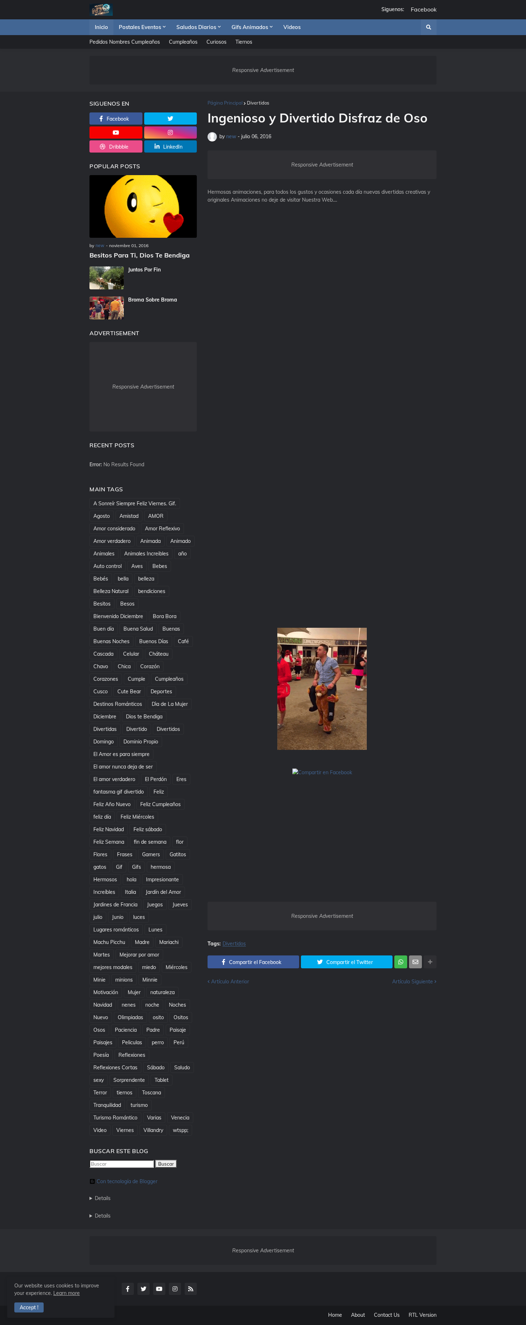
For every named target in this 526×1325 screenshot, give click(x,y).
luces (139, 917)
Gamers (151, 854)
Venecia (180, 1117)
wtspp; (180, 1130)
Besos (127, 604)
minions (124, 980)
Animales (104, 553)
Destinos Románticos (117, 704)
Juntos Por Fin (144, 269)
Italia (130, 892)
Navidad (102, 1005)
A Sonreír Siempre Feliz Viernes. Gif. (134, 503)
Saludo (182, 1067)
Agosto (101, 516)
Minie (99, 980)
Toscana (151, 1092)
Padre (153, 1030)
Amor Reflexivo (162, 528)
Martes (101, 954)
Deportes (161, 691)
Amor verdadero (112, 541)
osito (158, 1017)
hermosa (161, 867)
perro (158, 1042)
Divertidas (105, 729)
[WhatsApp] (400, 961)
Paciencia (126, 1030)
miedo (149, 967)
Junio (117, 917)
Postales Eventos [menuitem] (140, 27)
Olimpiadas (130, 1017)
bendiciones (151, 591)
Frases (124, 854)
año (182, 553)
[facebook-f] (128, 1289)
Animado (180, 541)
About (358, 1315)
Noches (177, 1005)
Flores (100, 854)
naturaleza (162, 992)
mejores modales (112, 967)
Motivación (105, 992)
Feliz (159, 792)
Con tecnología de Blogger (127, 1181)
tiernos (124, 1092)
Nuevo (100, 1017)
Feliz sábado (147, 829)
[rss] (191, 1289)
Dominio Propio (140, 741)
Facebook (424, 9)
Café (183, 641)
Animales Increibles (146, 553)
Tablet (162, 1080)
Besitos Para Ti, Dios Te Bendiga (139, 255)
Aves (137, 566)
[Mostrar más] (430, 961)
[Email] (415, 961)
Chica (124, 666)
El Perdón (156, 779)
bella (123, 578)
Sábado (156, 1067)
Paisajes (102, 1042)
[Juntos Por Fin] (106, 277)
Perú (179, 1042)
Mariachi (169, 942)
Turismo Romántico (115, 1117)
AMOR (156, 516)
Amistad (129, 516)
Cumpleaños (183, 42)
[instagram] (170, 132)
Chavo (100, 666)
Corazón (150, 666)
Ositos (181, 1017)
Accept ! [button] (29, 1307)
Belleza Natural (110, 591)
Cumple (136, 679)
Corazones (105, 679)
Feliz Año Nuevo (112, 804)
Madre (142, 942)
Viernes (125, 1130)
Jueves (180, 904)
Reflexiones (131, 1055)
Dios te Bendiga (144, 716)
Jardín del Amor (163, 892)
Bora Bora (164, 616)
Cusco (100, 691)
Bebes (159, 566)
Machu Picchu (109, 942)
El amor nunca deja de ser (123, 766)
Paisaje (178, 1030)
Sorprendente (129, 1080)
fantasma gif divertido (118, 792)
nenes (129, 1005)
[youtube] (115, 132)
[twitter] (170, 118)
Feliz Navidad (108, 829)
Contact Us (387, 1315)
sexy (98, 1080)
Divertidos (258, 103)
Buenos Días (153, 641)
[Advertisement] (322, 327)
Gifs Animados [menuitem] (250, 27)
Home (335, 1315)
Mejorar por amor (139, 954)
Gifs (136, 867)
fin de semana (150, 842)
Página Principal (225, 103)
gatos (99, 867)
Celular (131, 654)
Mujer (134, 992)
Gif (119, 867)
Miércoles (176, 967)
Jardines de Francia (115, 904)
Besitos (102, 604)
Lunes (155, 929)
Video (100, 1130)
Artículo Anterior (230, 981)
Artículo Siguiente (412, 981)
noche (152, 1005)
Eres (181, 779)
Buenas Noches (111, 641)
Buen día (103, 629)
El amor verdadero (114, 779)
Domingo (103, 741)
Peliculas (132, 1042)
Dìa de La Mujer (170, 704)
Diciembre (104, 716)
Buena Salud (138, 629)
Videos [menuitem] (292, 27)
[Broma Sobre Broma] (106, 308)
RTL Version (423, 1315)
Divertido (136, 729)
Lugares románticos (116, 929)
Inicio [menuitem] (101, 27)
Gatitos (178, 854)
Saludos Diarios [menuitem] (196, 27)
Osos (99, 1030)
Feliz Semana (108, 842)
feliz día (102, 817)
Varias (154, 1117)
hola (131, 879)
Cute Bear (129, 691)
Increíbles (104, 892)
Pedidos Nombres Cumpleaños (124, 42)
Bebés (100, 578)
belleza (146, 578)
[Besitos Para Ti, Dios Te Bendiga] (143, 206)
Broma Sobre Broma (152, 300)
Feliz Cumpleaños (160, 804)
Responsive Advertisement (263, 70)
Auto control (107, 566)
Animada (150, 541)
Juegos (155, 904)
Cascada (103, 654)
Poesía (101, 1055)
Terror (100, 1092)
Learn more (66, 1293)
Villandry (153, 1130)
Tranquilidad (107, 1105)
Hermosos (105, 879)
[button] (429, 27)
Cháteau (159, 654)
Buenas (171, 629)
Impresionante (162, 879)
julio (97, 917)
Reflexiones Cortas (115, 1067)
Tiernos (243, 42)
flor (180, 842)
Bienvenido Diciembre (118, 616)
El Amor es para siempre (121, 754)
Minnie (149, 980)
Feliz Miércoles (137, 817)
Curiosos (216, 42)
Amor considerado (114, 528)
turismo (139, 1105)
